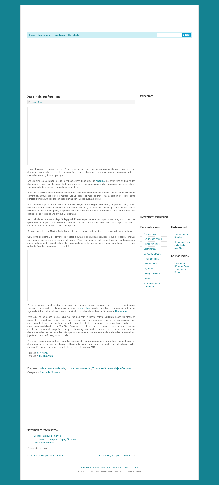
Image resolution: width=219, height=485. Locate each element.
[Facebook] (147, 103)
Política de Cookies (120, 467)
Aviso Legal (105, 467)
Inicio (32, 35)
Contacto (134, 467)
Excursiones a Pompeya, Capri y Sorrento (55, 439)
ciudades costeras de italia (52, 368)
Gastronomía (150, 249)
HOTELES (73, 35)
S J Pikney (42, 353)
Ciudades (60, 35)
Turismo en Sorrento (102, 368)
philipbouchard (46, 356)
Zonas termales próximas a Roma (46, 455)
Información (44, 35)
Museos (147, 278)
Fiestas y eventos (152, 244)
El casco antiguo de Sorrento (48, 436)
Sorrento (55, 372)
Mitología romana (152, 274)
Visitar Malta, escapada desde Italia (115, 455)
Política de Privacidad (90, 467)
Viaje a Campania (122, 368)
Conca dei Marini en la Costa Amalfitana (182, 245)
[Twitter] (142, 103)
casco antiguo (84, 308)
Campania (45, 372)
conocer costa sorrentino (79, 368)
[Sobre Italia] (109, 28)
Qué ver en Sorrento (44, 442)
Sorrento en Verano (43, 96)
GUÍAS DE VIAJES (152, 254)
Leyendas (148, 269)
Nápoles (100, 181)
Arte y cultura (150, 234)
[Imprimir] (29, 363)
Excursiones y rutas (153, 239)
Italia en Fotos (150, 264)
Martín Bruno (37, 102)
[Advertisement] (109, 65)
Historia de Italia (151, 259)
